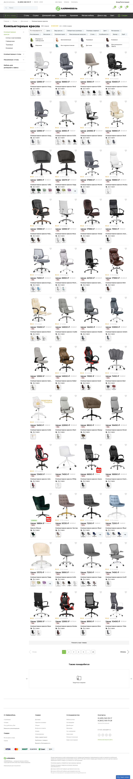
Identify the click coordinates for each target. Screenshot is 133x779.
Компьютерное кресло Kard (91, 381)
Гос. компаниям (70, 731)
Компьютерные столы (12, 54)
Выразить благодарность (42, 743)
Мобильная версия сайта (105, 739)
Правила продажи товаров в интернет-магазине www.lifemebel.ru (64, 766)
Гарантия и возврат (40, 722)
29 (93, 652)
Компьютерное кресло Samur (91, 135)
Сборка (37, 725)
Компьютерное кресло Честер (66, 528)
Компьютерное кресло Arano (91, 479)
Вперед (123, 652)
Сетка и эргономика (13, 38)
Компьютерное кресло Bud (115, 381)
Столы (26, 15)
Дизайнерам (69, 725)
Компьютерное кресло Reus (65, 233)
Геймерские (10, 41)
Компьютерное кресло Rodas (66, 626)
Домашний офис (49, 15)
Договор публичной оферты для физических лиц (65, 768)
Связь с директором (41, 737)
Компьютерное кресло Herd (65, 86)
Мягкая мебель (88, 15)
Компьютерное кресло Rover (116, 430)
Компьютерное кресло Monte (91, 184)
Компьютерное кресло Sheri (65, 430)
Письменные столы (11, 60)
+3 (75, 191)
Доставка (58, 2)
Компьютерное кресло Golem (116, 332)
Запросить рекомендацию (11, 728)
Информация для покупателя (12, 765)
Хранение (74, 15)
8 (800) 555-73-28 (105, 720)
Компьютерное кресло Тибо (40, 184)
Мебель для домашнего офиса (11, 66)
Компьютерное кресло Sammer (92, 282)
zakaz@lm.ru (107, 729)
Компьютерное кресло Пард (65, 184)
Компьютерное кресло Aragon (41, 86)
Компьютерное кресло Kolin (91, 86)
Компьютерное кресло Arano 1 (117, 233)
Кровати (62, 15)
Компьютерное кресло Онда (91, 577)
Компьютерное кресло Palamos (41, 233)
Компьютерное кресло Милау (91, 430)
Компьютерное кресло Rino (91, 626)
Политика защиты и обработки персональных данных (66, 763)
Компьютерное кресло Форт (91, 528)
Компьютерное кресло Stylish (91, 332)
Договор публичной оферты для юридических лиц (68, 772)
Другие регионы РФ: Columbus (10, 2)
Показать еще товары (79, 642)
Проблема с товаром (41, 740)
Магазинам (69, 728)
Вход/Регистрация (122, 2)
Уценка (6, 740)
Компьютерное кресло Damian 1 (117, 479)
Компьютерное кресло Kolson (116, 86)
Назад (34, 652)
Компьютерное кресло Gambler (41, 381)
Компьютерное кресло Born (40, 332)
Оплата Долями (39, 734)
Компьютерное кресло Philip (65, 479)
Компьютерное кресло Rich (116, 282)
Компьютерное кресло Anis (40, 479)
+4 (100, 534)
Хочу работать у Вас (9, 725)
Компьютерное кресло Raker (66, 381)
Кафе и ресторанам (72, 740)
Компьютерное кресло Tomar (91, 233)
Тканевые (9, 44)
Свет (112, 15)
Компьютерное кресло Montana (67, 282)
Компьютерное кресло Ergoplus (42, 282)
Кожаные (9, 48)
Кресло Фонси (35, 528)
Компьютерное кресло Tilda (116, 626)
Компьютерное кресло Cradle (66, 332)
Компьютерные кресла (10, 33)
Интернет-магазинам (72, 737)
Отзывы (6, 722)
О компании (7, 719)
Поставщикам (70, 722)
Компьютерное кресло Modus (116, 184)
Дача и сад (102, 15)
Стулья (35, 15)
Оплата (66, 2)
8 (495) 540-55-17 (24, 2)
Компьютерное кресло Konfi (116, 577)
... (88, 652)
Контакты (74, 2)
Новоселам (69, 734)
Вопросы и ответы (40, 728)
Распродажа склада (9, 737)
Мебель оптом (70, 719)
